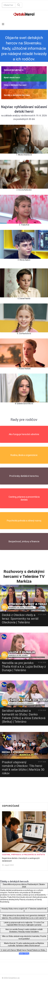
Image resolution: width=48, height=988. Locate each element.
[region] (24, 82)
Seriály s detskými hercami (17, 95)
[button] (24, 70)
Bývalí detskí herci (12, 78)
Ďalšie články (24, 954)
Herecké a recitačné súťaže (13, 858)
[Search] (18, 5)
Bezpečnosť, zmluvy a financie (24, 541)
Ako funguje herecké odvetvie (24, 434)
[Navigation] (3, 24)
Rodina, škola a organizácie (24, 455)
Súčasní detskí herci (13, 70)
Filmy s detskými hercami (15, 85)
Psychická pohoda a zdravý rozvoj (24, 520)
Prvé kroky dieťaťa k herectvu (24, 476)
